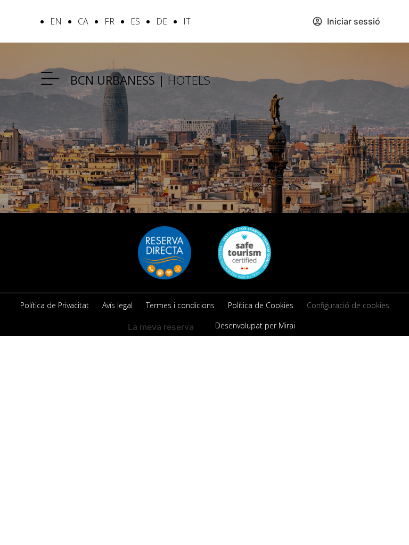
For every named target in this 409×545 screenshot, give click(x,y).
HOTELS (140, 80)
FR (109, 21)
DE (161, 21)
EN (56, 21)
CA (83, 21)
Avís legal (117, 305)
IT (187, 21)
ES (135, 21)
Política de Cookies (260, 305)
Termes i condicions (180, 305)
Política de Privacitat (54, 305)
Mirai (287, 325)
